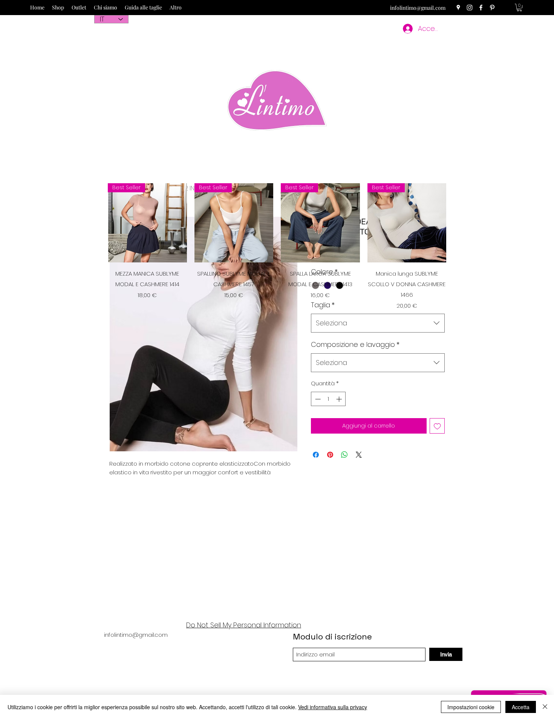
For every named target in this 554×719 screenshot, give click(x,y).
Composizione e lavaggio (355, 344)
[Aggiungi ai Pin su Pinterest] (330, 454)
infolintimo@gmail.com (417, 7)
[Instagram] (469, 7)
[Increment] (340, 399)
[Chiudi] (544, 707)
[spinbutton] (328, 399)
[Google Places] (458, 7)
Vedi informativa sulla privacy (332, 707)
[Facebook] (481, 7)
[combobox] (378, 323)
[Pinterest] (492, 7)
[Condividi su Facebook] (315, 454)
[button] (519, 7)
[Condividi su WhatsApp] (344, 454)
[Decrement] (317, 399)
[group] (277, 246)
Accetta (521, 707)
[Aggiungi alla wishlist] (437, 426)
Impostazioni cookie (470, 707)
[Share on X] (358, 454)
